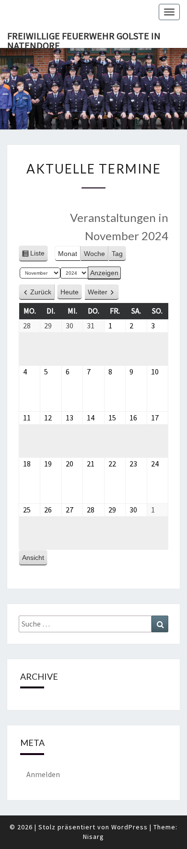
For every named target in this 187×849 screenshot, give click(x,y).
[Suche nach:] (93, 624)
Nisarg (93, 836)
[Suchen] (160, 624)
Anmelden (43, 774)
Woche (94, 253)
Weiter (97, 292)
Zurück (40, 292)
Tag (117, 253)
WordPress (129, 827)
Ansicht (34, 560)
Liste (37, 255)
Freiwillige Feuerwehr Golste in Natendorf (84, 39)
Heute (69, 292)
